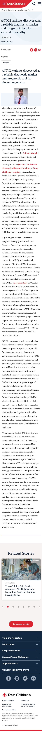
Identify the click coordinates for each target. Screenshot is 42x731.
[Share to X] (35, 50)
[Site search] (34, 4)
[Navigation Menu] (39, 4)
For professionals (11, 651)
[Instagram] (16, 678)
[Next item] (38, 607)
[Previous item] (3, 607)
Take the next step (12, 638)
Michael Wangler (30, 153)
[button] (39, 50)
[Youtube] (33, 678)
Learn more (8, 644)
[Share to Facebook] (31, 50)
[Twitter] (25, 678)
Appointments (10, 664)
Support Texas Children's (15, 657)
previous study (20, 283)
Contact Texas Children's (15, 670)
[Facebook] (8, 678)
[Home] (2, 10)
